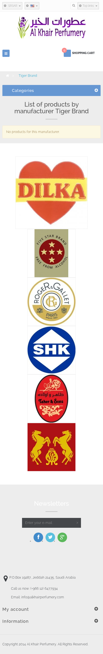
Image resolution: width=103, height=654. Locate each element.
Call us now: (34, 588)
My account (15, 609)
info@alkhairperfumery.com (42, 597)
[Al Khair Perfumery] (51, 28)
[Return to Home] (7, 76)
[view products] (51, 192)
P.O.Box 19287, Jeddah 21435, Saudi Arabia (42, 577)
